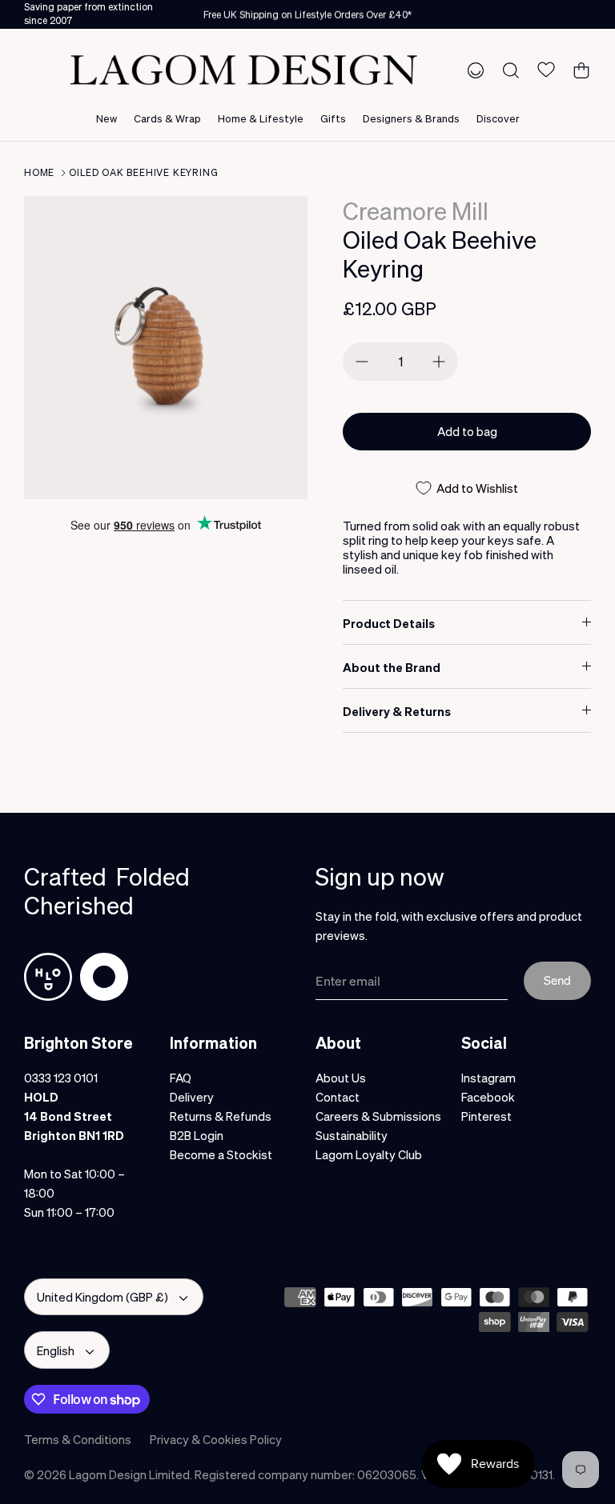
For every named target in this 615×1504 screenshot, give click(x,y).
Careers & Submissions (378, 1116)
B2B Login (196, 1135)
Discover (498, 118)
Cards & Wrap (167, 118)
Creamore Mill (415, 210)
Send (557, 980)
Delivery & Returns (397, 711)
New (106, 118)
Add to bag (467, 431)
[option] (166, 347)
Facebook (488, 1097)
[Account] (472, 69)
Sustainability (352, 1135)
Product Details (389, 623)
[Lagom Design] (243, 70)
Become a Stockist (221, 1154)
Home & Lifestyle (260, 118)
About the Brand (391, 667)
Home (39, 172)
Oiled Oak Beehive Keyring (143, 172)
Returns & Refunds (220, 1116)
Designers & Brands (411, 118)
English (55, 1350)
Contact (338, 1097)
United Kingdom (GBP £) (102, 1297)
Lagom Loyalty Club (369, 1154)
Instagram (488, 1078)
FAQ (180, 1078)
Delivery (192, 1097)
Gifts (333, 118)
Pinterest (486, 1116)
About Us (341, 1078)
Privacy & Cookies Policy (216, 1439)
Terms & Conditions (77, 1439)
